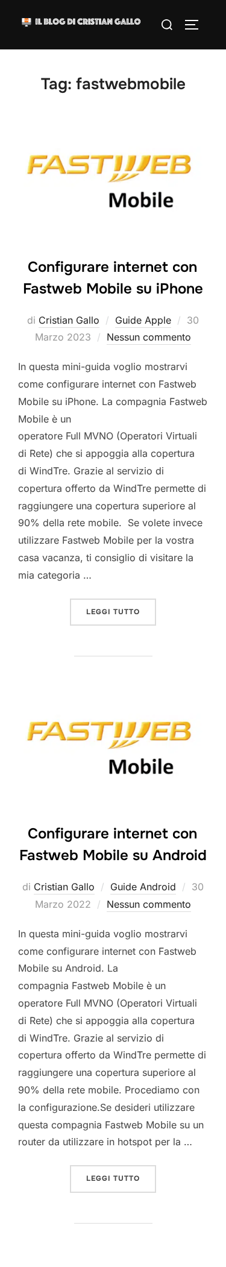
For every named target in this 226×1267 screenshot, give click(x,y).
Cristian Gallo (69, 320)
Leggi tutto (121, 611)
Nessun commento (149, 337)
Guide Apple (143, 320)
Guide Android (143, 887)
